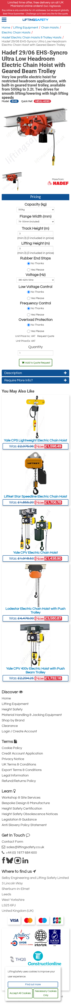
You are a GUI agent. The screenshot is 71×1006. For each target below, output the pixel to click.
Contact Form (12, 841)
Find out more (33, 984)
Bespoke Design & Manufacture (26, 803)
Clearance (10, 726)
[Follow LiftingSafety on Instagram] (18, 862)
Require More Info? (18, 380)
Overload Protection (36, 320)
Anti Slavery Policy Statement (24, 825)
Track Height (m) (35, 228)
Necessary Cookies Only (46, 993)
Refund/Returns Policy (19, 781)
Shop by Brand (13, 720)
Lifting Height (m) (35, 243)
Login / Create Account (19, 731)
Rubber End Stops (35, 258)
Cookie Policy (12, 748)
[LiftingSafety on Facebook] (3, 862)
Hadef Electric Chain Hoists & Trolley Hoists (32, 37)
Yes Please (37, 269)
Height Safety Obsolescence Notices (30, 814)
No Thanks (37, 263)
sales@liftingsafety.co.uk (24, 847)
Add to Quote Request (37, 362)
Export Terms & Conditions (22, 770)
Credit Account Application (22, 753)
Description (13, 373)
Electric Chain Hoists (16, 32)
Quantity (35, 347)
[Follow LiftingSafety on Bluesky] (9, 862)
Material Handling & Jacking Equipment (32, 715)
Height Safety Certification (22, 808)
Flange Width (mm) (35, 216)
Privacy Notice (13, 759)
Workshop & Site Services (21, 797)
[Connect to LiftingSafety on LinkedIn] (25, 862)
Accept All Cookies (20, 993)
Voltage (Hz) (35, 275)
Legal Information (15, 775)
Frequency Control (35, 303)
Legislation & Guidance (19, 819)
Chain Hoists (50, 27)
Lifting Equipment (25, 27)
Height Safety (12, 709)
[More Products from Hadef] (58, 183)
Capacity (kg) (36, 204)
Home (6, 27)
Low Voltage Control (35, 287)
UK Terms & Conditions (19, 764)
